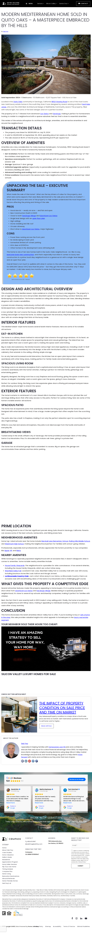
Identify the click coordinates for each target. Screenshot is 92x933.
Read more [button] (10, 803)
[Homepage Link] (10, 3)
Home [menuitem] (4, 848)
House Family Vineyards (14, 565)
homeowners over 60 (57, 747)
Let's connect (46, 828)
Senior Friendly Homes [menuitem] (10, 881)
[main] (46, 386)
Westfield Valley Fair (13, 571)
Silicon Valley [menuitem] (51, 4)
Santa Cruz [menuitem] (63, 4)
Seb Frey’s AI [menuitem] (6, 883)
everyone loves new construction (20, 254)
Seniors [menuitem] (40, 4)
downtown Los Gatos (48, 216)
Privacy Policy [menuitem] (38, 926)
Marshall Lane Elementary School (54, 541)
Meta (19, 550)
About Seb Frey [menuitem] (7, 850)
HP (11, 550)
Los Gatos (44, 114)
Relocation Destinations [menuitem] (10, 876)
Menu (31, 4)
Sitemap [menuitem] (48, 926)
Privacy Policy (82, 862)
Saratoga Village (29, 216)
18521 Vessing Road (59, 102)
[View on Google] (8, 790)
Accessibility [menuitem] (57, 926)
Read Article (46, 726)
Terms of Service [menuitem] (69, 926)
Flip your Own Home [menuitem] (9, 867)
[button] (4, 798)
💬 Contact (83, 4)
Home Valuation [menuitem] (8, 855)
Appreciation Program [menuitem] (10, 862)
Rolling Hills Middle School (79, 541)
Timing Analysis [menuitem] (7, 869)
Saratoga (57, 114)
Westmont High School (14, 544)
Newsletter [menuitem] (6, 860)
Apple (6, 550)
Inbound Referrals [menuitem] (8, 878)
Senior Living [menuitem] (6, 874)
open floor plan (38, 218)
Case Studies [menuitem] (7, 852)
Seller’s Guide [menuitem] (7, 857)
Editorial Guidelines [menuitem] (83, 926)
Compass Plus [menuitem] (7, 871)
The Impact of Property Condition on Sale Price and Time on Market (62, 708)
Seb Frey (5, 31)
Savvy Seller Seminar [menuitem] (9, 864)
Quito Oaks (17, 102)
